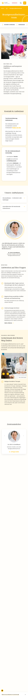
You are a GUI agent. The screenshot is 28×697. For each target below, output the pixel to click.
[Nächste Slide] (8, 374)
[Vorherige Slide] (3, 374)
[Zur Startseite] (6, 3)
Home (2, 8)
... (6, 8)
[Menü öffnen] (24, 2)
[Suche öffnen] (20, 2)
